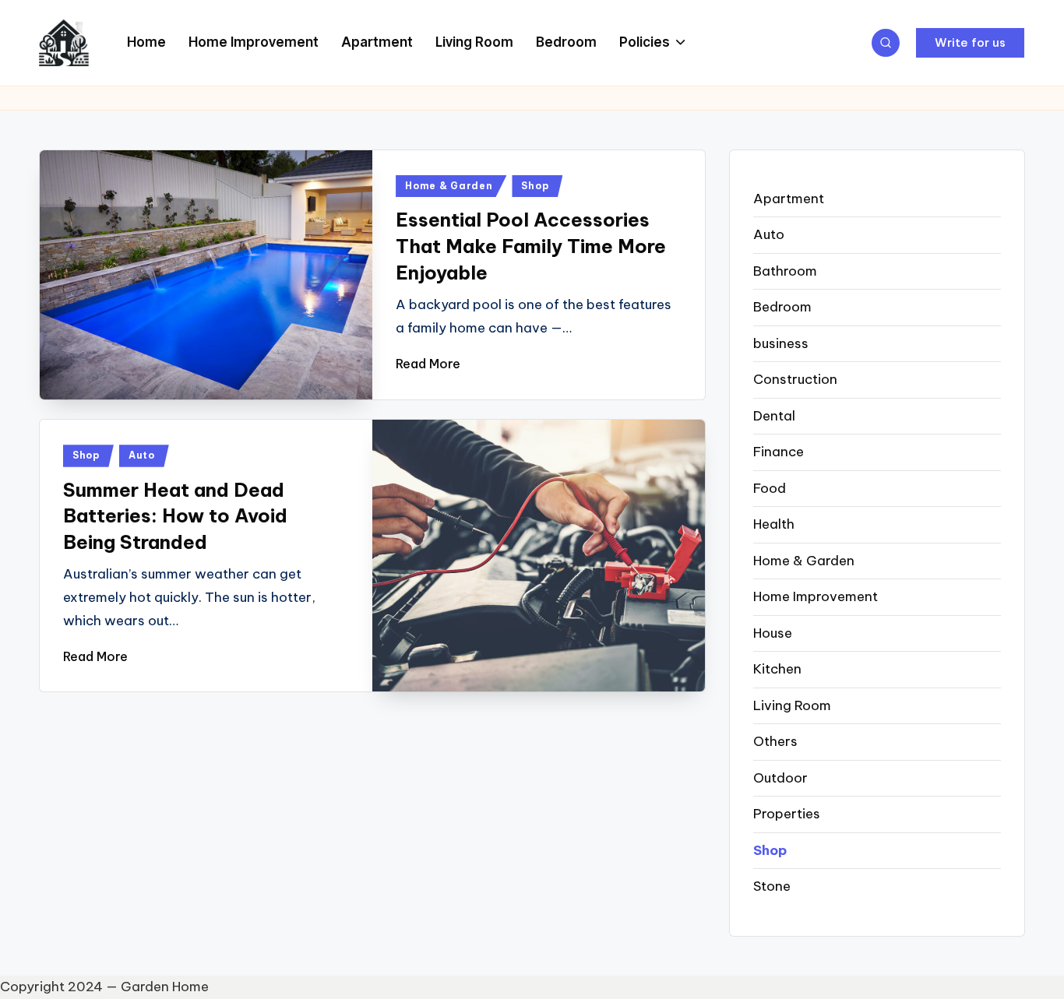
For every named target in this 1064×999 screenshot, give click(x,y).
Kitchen (777, 668)
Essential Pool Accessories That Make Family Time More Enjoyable (531, 245)
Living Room (792, 705)
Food (769, 488)
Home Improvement (815, 596)
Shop (534, 186)
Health (773, 524)
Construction (795, 379)
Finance (778, 451)
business (781, 343)
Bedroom (782, 306)
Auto (142, 455)
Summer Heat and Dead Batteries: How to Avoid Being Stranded (175, 516)
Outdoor (780, 777)
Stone (772, 886)
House (772, 633)
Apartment (788, 198)
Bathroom (785, 271)
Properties (786, 813)
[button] (970, 42)
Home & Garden (448, 186)
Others (775, 741)
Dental (774, 415)
